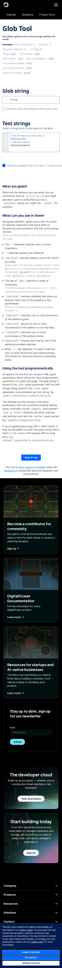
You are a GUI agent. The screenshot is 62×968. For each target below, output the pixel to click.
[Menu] (56, 4)
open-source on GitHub (31, 467)
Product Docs (47, 14)
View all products (31, 798)
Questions (27, 14)
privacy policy (26, 930)
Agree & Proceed (31, 952)
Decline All (31, 957)
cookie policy (37, 941)
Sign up (31, 852)
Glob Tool (17, 28)
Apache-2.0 (10, 470)
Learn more (14, 617)
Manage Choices (31, 963)
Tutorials (11, 14)
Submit (17, 741)
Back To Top (31, 457)
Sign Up (11, 548)
